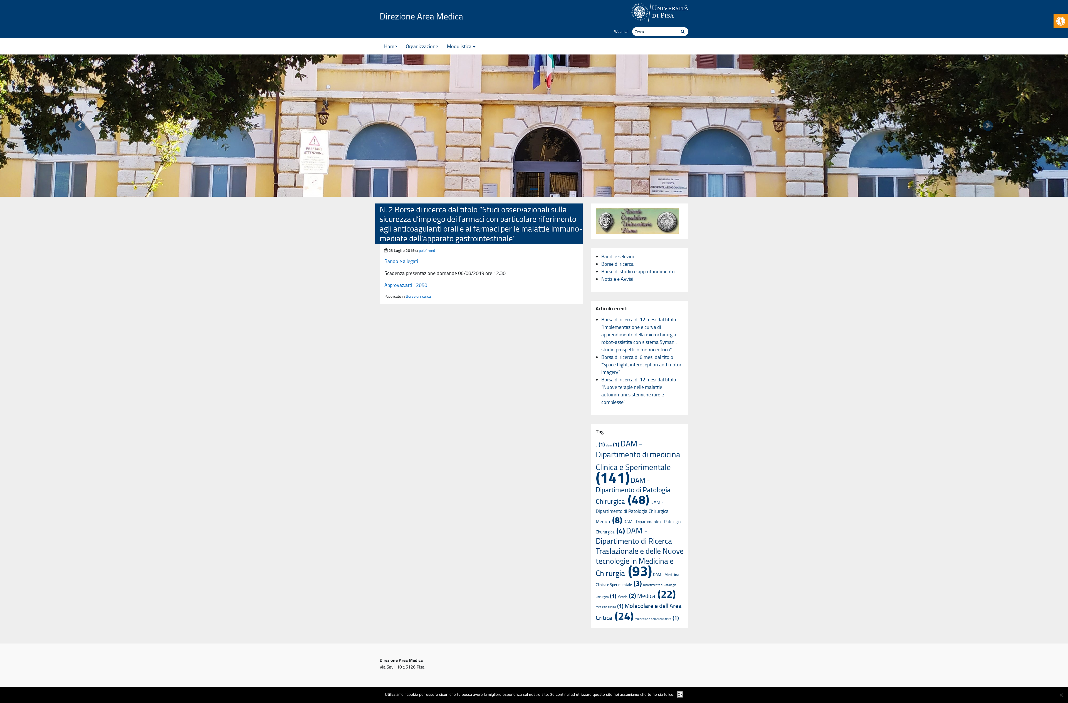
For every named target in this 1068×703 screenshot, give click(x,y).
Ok (680, 694)
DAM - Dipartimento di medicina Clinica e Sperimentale (638, 461)
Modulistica (459, 46)
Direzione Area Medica (421, 16)
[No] (1061, 695)
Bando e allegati (401, 261)
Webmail (621, 31)
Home (390, 46)
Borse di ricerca (418, 296)
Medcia (626, 596)
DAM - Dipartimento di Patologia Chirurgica (633, 490)
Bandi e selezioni (619, 256)
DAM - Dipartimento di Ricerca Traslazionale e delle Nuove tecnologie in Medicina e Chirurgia (640, 551)
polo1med (427, 250)
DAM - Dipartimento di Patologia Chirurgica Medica (632, 512)
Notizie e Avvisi (617, 278)
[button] (1061, 21)
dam (612, 445)
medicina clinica (610, 607)
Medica (656, 596)
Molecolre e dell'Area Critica (657, 619)
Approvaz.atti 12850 (405, 285)
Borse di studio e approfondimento (638, 271)
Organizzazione (422, 46)
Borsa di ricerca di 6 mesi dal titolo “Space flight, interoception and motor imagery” (641, 364)
